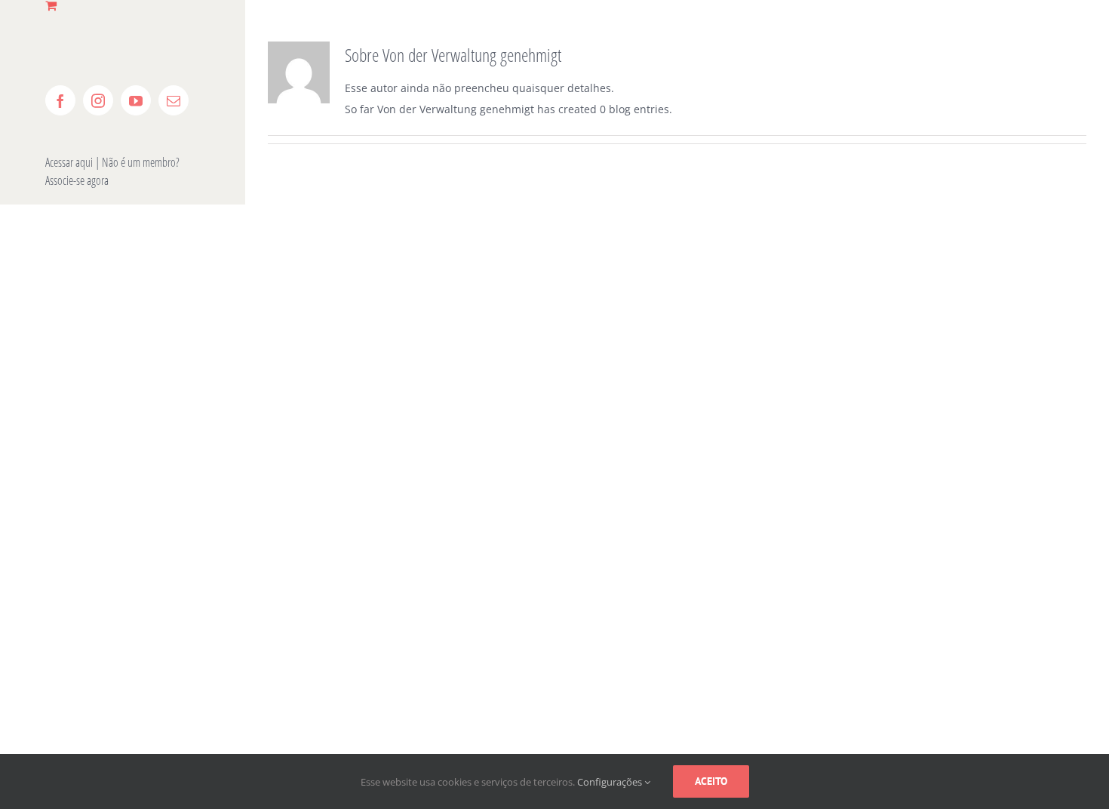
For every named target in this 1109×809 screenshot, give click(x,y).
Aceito (711, 781)
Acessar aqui (69, 162)
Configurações (610, 782)
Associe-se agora (77, 180)
